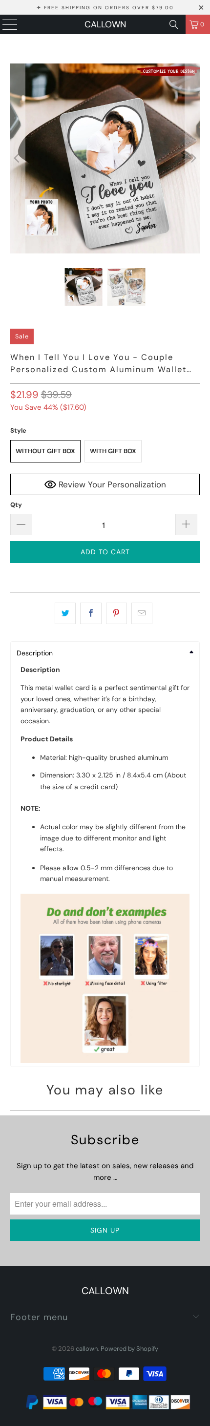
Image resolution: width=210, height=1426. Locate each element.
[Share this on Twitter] (65, 613)
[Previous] (17, 158)
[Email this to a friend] (141, 613)
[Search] (174, 24)
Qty (16, 505)
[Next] (192, 158)
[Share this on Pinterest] (116, 613)
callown (105, 24)
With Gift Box (113, 451)
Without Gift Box (45, 451)
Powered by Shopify (129, 1348)
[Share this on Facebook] (90, 613)
